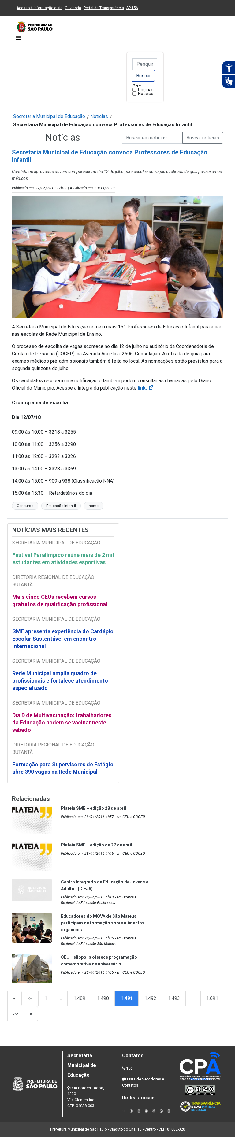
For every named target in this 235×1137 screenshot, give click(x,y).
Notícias (145, 93)
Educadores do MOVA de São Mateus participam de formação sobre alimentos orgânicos (102, 923)
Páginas (146, 89)
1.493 (174, 998)
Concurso (25, 506)
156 (129, 1068)
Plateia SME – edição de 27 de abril (96, 845)
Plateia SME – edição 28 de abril (93, 808)
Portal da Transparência (104, 8)
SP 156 (132, 8)
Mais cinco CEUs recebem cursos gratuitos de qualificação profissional (59, 600)
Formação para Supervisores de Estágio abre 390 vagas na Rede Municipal (63, 768)
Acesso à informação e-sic (39, 8)
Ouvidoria (73, 8)
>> (15, 1014)
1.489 (79, 998)
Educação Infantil (61, 506)
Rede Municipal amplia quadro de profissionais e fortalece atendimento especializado (60, 680)
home (94, 506)
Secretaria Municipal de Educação (49, 116)
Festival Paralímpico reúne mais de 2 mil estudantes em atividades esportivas (63, 558)
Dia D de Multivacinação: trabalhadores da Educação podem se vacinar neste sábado (61, 722)
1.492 (150, 998)
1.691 (212, 998)
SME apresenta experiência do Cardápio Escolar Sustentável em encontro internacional (63, 638)
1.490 (103, 998)
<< (30, 998)
